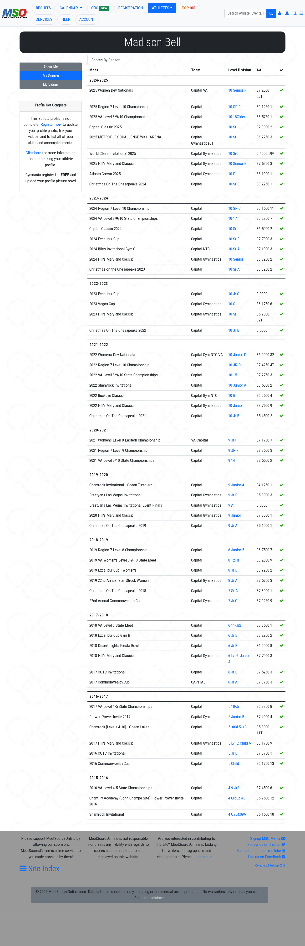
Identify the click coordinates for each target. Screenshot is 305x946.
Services (44, 19)
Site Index (43, 868)
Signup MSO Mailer (265, 838)
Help (65, 19)
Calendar (69, 7)
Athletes (160, 7)
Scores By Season (106, 60)
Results (43, 7)
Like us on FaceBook (265, 856)
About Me (50, 67)
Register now (51, 124)
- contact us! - (204, 856)
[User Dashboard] (279, 13)
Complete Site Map (267, 865)
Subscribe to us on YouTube (259, 850)
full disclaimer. (153, 897)
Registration (130, 7)
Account (87, 19)
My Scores (51, 76)
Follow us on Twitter (264, 844)
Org (99, 7)
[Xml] (282, 865)
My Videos (51, 84)
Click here (33, 152)
